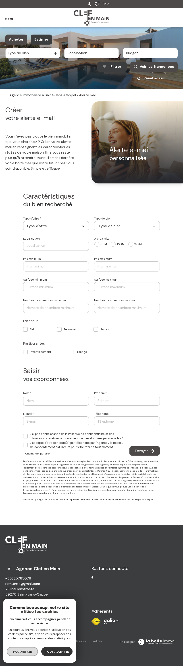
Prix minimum (32, 259)
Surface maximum (106, 280)
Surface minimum (35, 280)
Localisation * (32, 238)
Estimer (41, 39)
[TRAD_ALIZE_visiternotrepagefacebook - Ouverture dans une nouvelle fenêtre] (92, 577)
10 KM (120, 244)
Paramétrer (22, 652)
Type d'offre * (32, 218)
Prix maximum (103, 259)
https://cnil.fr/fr (31, 480)
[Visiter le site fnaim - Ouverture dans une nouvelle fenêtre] (96, 621)
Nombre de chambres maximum (115, 300)
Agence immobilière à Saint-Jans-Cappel (42, 95)
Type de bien (103, 218)
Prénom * (100, 393)
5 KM (103, 244)
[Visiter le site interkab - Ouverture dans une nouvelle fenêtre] (111, 621)
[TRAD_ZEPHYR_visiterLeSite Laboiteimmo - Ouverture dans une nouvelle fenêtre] (156, 642)
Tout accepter (57, 652)
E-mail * (28, 414)
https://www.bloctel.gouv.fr (37, 490)
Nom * (27, 393)
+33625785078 (18, 578)
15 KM (138, 244)
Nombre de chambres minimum (44, 300)
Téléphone (101, 414)
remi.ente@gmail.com (22, 583)
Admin (97, 641)
